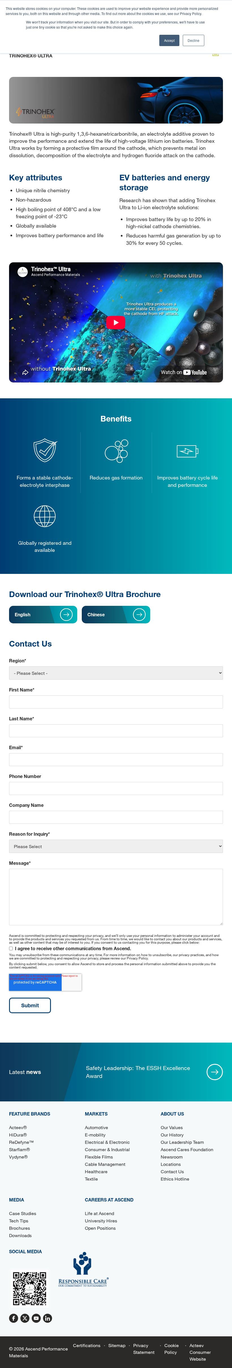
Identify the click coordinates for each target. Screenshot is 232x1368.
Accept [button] (169, 40)
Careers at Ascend (109, 1199)
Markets (96, 1113)
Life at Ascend (99, 1213)
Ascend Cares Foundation (187, 1149)
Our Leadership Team (182, 1142)
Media (16, 1199)
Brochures (19, 1228)
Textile (91, 1178)
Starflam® (19, 1149)
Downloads (20, 1235)
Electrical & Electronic (107, 1142)
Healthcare (96, 1171)
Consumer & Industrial (107, 1149)
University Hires (101, 1220)
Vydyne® (18, 1156)
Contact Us (172, 1171)
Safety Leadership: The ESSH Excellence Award (138, 1072)
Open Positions (100, 1228)
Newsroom (172, 1156)
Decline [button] (193, 40)
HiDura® (18, 1134)
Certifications (86, 1345)
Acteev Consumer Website (200, 1352)
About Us (172, 1113)
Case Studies (22, 1213)
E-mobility (95, 1134)
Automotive (96, 1127)
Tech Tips (18, 1220)
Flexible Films (99, 1156)
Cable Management (105, 1164)
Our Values (172, 1127)
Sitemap (116, 1345)
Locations (171, 1164)
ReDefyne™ (21, 1142)
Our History (172, 1134)
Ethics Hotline (175, 1178)
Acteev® (18, 1127)
